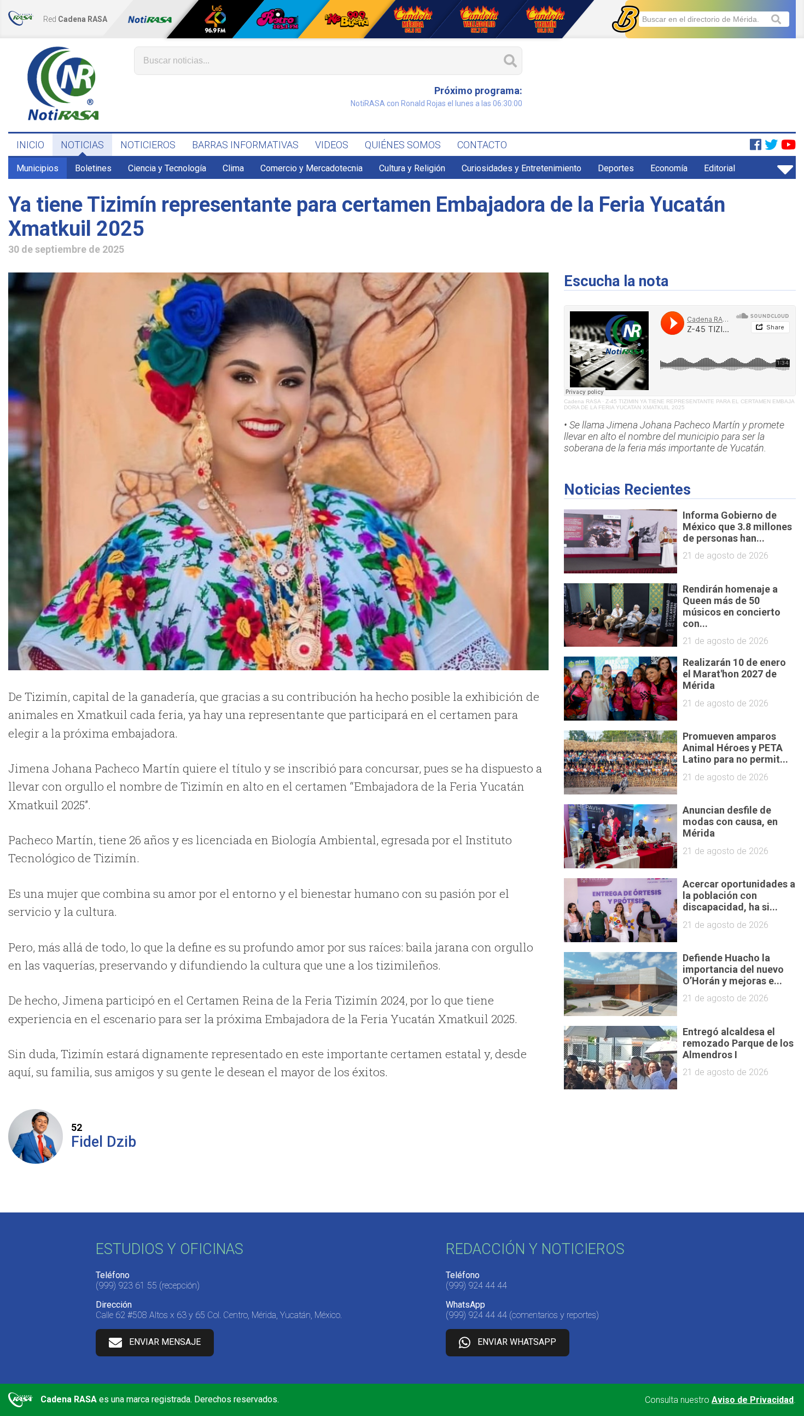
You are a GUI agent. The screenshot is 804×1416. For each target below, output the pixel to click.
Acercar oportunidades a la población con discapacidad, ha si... (739, 895)
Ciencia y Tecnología (167, 168)
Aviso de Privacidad (753, 1400)
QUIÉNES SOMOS (403, 144)
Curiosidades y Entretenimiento (521, 168)
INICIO (30, 144)
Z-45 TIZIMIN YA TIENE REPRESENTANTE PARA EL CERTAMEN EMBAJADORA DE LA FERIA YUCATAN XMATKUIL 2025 (679, 404)
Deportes (616, 168)
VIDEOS (331, 144)
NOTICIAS (82, 144)
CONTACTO (482, 144)
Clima (233, 168)
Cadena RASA (582, 401)
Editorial (719, 168)
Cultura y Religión (412, 168)
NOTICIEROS (148, 144)
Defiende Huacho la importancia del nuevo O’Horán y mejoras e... (733, 969)
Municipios (37, 168)
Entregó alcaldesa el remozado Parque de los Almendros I (738, 1043)
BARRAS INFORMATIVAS (245, 144)
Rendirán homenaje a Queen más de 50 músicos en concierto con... (731, 606)
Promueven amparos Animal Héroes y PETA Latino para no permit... (735, 747)
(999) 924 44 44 (476, 1285)
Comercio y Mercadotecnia (311, 168)
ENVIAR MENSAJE (165, 1342)
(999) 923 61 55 (126, 1285)
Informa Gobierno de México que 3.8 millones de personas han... (737, 526)
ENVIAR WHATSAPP (516, 1342)
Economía (669, 168)
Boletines (93, 168)
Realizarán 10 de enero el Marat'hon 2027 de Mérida (734, 674)
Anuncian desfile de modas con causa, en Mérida (730, 821)
